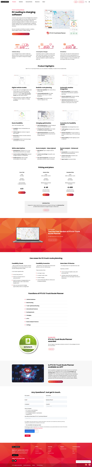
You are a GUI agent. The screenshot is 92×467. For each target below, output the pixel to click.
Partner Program (38, 453)
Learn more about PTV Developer (55, 381)
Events (74, 453)
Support (62, 446)
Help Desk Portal (63, 448)
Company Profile (38, 448)
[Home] (5, 2)
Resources (37, 1)
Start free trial (22, 192)
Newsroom (74, 448)
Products (14, 1)
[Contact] (86, 464)
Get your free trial (52, 240)
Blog (73, 451)
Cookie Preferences (27, 465)
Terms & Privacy (40, 465)
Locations (37, 451)
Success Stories (29, 1)
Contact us (81, 1)
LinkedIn (13, 461)
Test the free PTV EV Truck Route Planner (21, 34)
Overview (50, 446)
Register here (15, 455)
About (43, 1)
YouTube (15, 461)
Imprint (33, 465)
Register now (46, 194)
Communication (76, 446)
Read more (51, 349)
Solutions (21, 1)
